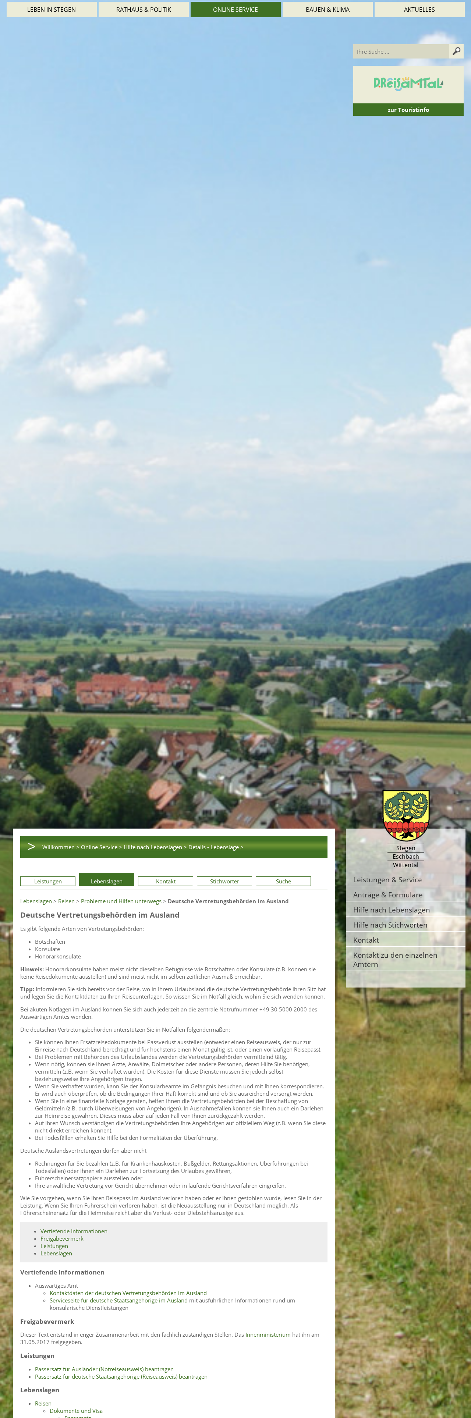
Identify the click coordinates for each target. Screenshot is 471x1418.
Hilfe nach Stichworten (390, 924)
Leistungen (48, 881)
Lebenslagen (107, 881)
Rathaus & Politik (143, 10)
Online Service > (101, 847)
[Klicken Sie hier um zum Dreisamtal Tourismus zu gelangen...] (408, 99)
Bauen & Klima (328, 10)
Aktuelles (419, 10)
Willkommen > (60, 847)
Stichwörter (224, 881)
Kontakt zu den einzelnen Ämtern (395, 959)
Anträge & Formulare (388, 894)
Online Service (235, 10)
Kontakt (166, 881)
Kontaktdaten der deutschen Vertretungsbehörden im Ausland (128, 1293)
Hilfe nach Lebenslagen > (155, 847)
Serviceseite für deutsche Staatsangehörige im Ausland (119, 1300)
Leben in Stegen (51, 10)
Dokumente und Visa (76, 1410)
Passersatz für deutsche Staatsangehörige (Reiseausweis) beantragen (121, 1376)
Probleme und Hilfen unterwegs (121, 901)
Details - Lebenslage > (216, 847)
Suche (283, 881)
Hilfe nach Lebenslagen (391, 909)
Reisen (66, 901)
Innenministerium (268, 1334)
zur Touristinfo (408, 109)
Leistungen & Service (387, 879)
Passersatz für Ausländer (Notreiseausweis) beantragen (104, 1369)
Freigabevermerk (62, 1238)
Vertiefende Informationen (73, 1231)
